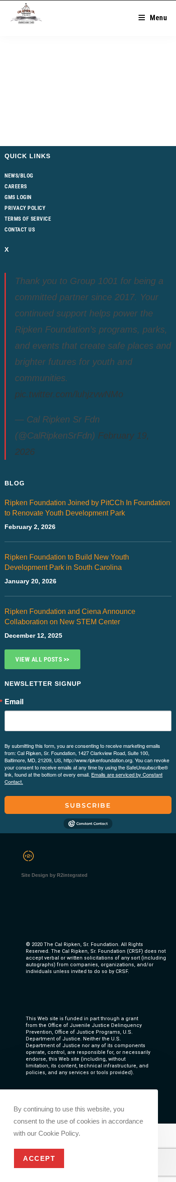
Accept (39, 1158)
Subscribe (88, 805)
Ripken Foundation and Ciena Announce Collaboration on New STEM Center (70, 617)
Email (14, 701)
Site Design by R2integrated (54, 875)
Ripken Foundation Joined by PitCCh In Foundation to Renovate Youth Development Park (87, 508)
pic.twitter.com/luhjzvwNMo (69, 394)
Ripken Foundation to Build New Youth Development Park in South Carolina (67, 562)
